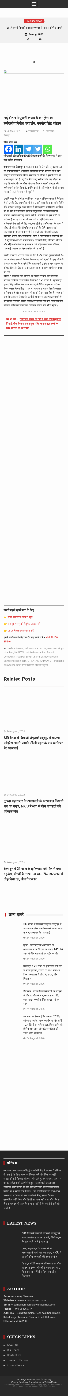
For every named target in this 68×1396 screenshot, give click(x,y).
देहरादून (7, 135)
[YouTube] (40, 39)
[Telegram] (28, 149)
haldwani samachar (35, 648)
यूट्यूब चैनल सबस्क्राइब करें (21, 630)
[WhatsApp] (34, 39)
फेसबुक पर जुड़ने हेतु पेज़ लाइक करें (24, 623)
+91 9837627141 (24, 1308)
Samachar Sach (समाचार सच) (38, 1379)
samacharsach (49, 656)
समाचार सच (33, 131)
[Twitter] (37, 149)
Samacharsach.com (15, 660)
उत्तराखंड (50, 131)
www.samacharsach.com (31, 1300)
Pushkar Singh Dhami (28, 656)
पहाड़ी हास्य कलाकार (25, 665)
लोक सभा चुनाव (41, 665)
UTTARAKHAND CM (38, 660)
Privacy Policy (15, 1365)
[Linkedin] (18, 149)
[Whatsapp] (47, 149)
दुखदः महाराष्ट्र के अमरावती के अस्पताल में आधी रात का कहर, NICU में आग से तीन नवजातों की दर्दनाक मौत (33, 806)
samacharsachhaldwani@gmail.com (34, 1304)
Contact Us (14, 1355)
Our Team (13, 1350)
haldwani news (15, 648)
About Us (12, 1345)
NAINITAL (19, 652)
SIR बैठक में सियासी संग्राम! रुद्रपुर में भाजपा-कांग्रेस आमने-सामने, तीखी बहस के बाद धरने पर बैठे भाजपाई (33, 743)
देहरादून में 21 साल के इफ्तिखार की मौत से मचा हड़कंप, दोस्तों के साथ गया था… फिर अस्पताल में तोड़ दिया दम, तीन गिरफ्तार (33, 874)
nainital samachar (36, 652)
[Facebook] (28, 39)
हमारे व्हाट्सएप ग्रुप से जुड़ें (20, 617)
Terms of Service (17, 1360)
